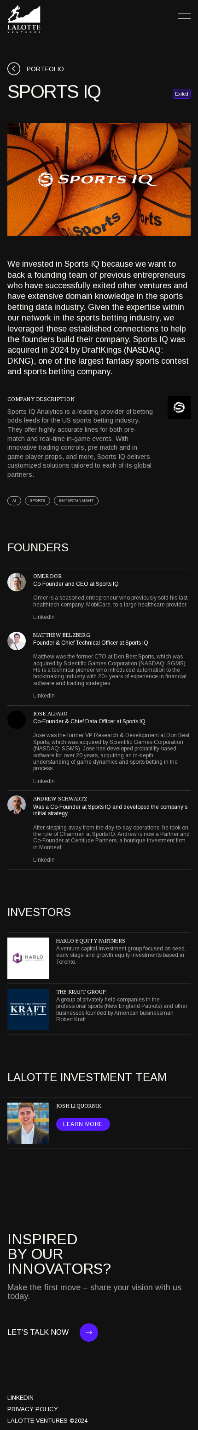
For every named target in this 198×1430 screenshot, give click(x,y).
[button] (184, 16)
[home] (24, 19)
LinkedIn (44, 617)
